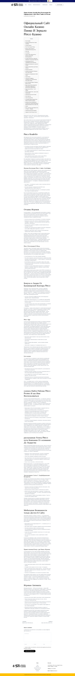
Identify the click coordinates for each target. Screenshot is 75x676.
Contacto (50, 4)
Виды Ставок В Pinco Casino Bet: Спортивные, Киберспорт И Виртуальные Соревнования (31, 86)
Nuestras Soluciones (36, 4)
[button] (40, 4)
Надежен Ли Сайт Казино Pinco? (31, 112)
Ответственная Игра (29, 97)
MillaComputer (49, 674)
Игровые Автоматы (28, 69)
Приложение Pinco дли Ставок (30, 94)
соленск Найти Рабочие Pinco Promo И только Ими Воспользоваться (30, 55)
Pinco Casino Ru (28, 96)
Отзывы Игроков (28, 45)
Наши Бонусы (27, 76)
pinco (40, 164)
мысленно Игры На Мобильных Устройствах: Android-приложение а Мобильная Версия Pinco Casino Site (31, 103)
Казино (26, 106)
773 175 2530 (44, 1)
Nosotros (29, 4)
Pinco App (27, 51)
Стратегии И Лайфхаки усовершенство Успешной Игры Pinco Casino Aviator (31, 79)
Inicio (26, 4)
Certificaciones (44, 4)
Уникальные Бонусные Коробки (30, 110)
